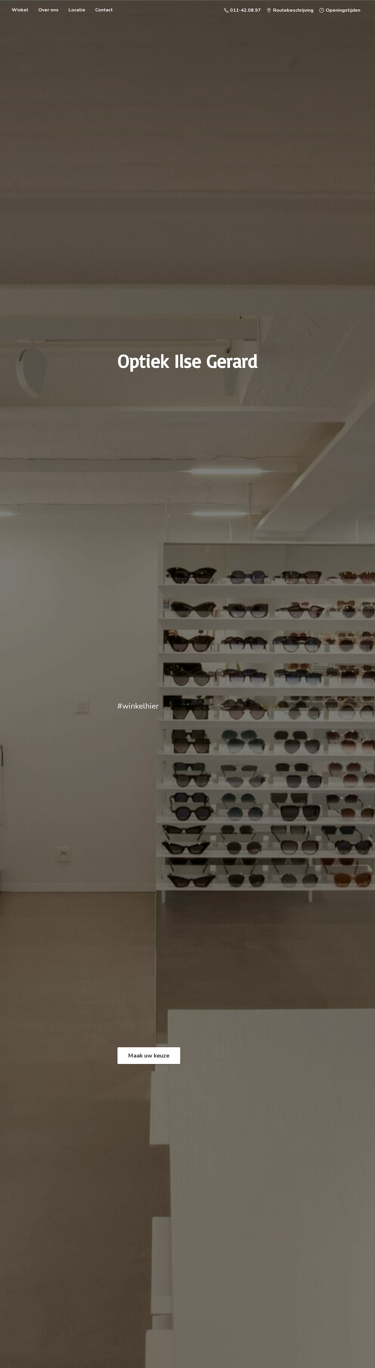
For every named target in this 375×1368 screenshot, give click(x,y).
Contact (104, 10)
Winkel (20, 10)
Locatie (77, 10)
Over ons (48, 10)
